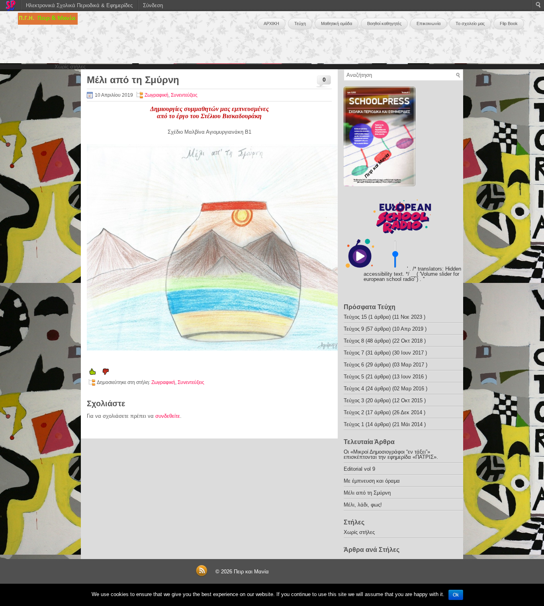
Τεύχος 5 (354, 377)
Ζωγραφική (156, 95)
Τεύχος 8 (354, 341)
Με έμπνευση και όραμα (372, 481)
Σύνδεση (153, 5)
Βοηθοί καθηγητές (384, 23)
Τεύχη (300, 23)
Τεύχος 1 (354, 424)
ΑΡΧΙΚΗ (271, 23)
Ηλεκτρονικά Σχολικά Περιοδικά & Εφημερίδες (79, 5)
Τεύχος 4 (354, 389)
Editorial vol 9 (359, 469)
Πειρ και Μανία (251, 572)
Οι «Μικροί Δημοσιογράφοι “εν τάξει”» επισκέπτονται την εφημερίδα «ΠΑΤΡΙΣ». (391, 454)
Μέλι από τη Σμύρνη (367, 493)
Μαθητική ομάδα (336, 23)
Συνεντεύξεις (184, 95)
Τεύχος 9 (354, 329)
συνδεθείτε (167, 416)
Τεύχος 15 (355, 317)
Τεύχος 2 (354, 412)
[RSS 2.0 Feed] (201, 575)
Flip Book (509, 23)
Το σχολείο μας (470, 23)
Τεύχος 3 (354, 400)
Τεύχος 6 (354, 365)
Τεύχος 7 (354, 353)
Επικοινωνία (428, 23)
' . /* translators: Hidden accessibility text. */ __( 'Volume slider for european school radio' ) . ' (412, 274)
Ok (456, 595)
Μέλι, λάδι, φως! (363, 505)
